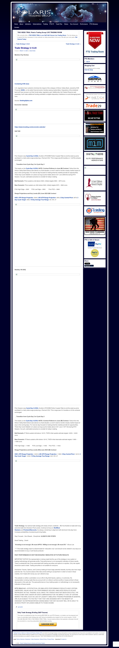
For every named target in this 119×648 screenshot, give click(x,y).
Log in (88, 61)
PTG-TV (51, 24)
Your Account (74, 24)
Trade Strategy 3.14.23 (73, 44)
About (21, 24)
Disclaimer (27, 639)
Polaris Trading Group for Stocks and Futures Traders (32, 643)
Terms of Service (20, 639)
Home (16, 24)
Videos (66, 24)
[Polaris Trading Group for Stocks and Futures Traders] (59, 12)
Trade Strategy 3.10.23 (22, 44)
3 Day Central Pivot (66, 198)
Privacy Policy (50, 639)
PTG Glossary (94, 24)
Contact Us (63, 639)
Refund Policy (43, 639)
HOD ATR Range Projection (24, 198)
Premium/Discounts (30, 530)
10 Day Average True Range (39, 200)
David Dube (32, 51)
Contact (16, 27)
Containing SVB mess (22, 84)
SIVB (22, 90)
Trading (45, 24)
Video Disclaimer (35, 639)
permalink (20, 607)
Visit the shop (89, 70)
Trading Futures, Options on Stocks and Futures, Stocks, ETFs (27, 633)
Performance (84, 24)
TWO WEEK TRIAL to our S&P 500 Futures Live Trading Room (47, 35)
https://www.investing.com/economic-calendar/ (30, 127)
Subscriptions (37, 24)
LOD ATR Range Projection (47, 198)
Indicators (28, 24)
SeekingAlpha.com (26, 100)
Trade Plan (59, 24)
